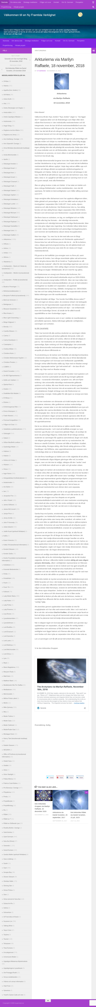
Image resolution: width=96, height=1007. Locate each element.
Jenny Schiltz (8, 518)
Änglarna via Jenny (10, 134)
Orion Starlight (8, 774)
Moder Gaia (7, 721)
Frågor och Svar (9, 424)
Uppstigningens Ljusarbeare (13, 968)
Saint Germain (8, 836)
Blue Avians (8, 313)
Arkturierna (40, 51)
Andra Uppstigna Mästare (12, 117)
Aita (5, 103)
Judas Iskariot (8, 527)
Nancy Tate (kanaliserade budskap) (15, 738)
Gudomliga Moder (9, 447)
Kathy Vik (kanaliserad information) (15, 545)
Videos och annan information (13, 981)
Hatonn (6, 455)
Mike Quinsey (8, 707)
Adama (6, 85)
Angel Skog (7, 126)
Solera (6, 908)
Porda (6, 796)
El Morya (6, 398)
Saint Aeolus (8, 832)
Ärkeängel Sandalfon (11, 226)
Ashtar (6, 253)
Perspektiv (79, 2)
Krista (5, 574)
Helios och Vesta (9, 460)
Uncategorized (8, 952)
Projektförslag (6, 7)
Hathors (6, 451)
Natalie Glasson (9, 745)
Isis (5, 491)
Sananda (7, 845)
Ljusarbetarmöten (9, 618)
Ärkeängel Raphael (10, 221)
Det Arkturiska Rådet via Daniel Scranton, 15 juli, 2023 (78, 814)
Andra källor (8, 112)
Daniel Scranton (9, 371)
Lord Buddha (8, 627)
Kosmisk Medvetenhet (11, 569)
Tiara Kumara (8, 948)
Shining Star (8, 885)
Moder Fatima (8, 716)
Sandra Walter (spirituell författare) (15, 854)
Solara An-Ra (8, 903)
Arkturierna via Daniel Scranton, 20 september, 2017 (60, 814)
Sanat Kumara (8, 850)
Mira (5, 712)
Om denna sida (15, 2)
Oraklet (6, 765)
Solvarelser (7, 912)
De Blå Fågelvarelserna (11, 375)
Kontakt (56, 2)
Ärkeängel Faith (9, 186)
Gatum (6, 438)
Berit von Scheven (10, 300)
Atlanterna (7, 261)
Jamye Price (8, 513)
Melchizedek (8, 694)
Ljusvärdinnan (8, 623)
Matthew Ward (8, 680)
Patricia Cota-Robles (10, 783)
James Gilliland (9, 504)
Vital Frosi (7, 986)
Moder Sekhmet (9, 725)
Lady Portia (7, 605)
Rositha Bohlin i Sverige (12, 828)
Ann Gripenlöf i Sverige (11, 143)
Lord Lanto (7, 640)
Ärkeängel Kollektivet (11, 199)
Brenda (6, 327)
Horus (6, 469)
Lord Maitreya (8, 645)
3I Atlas (6, 81)
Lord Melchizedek (9, 649)
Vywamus (7, 990)
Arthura (6, 244)
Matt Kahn (7, 676)
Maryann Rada (8, 672)
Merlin (6, 703)
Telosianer (7, 943)
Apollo (6, 159)
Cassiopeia (7, 344)
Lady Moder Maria (10, 596)
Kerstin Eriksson (9, 549)
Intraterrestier (8, 482)
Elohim (6, 402)
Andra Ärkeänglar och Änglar (13, 108)
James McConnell (10, 509)
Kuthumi (6, 591)
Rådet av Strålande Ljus (12, 823)
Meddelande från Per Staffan (13, 685)
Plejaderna (7, 792)
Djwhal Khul (8, 384)
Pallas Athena (8, 779)
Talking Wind (8, 926)
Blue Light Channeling (11, 318)
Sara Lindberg (8, 859)
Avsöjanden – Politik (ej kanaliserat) (15, 280)
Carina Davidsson (10, 340)
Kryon (6, 583)
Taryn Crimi (7, 930)
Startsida (4, 2)
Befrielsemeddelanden (11, 291)
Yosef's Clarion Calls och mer (13, 995)
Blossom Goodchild (10, 309)
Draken (6, 389)
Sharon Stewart (9, 877)
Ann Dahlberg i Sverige (11, 139)
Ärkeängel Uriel (9, 230)
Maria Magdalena (9, 667)
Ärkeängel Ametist (10, 164)
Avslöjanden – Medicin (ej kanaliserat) (16, 273)
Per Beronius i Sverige (11, 788)
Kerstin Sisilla (8, 553)
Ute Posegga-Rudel (10, 972)
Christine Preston (9, 362)
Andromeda (7, 121)
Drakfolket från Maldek (11, 393)
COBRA (6, 367)
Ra (5, 810)
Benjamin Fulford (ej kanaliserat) (14, 295)
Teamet (6, 939)
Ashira (6, 248)
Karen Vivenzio (9, 540)
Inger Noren (7, 473)
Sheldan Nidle (8, 881)
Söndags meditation (30, 2)
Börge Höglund (9, 322)
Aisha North (7, 99)
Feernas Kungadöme (11, 420)
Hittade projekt (19, 7)
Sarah (6, 863)
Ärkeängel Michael (10, 213)
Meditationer (8, 689)
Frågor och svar (45, 2)
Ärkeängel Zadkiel (10, 235)
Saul (5, 868)
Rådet (6, 814)
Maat (5, 663)
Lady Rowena (8, 609)
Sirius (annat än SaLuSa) (12, 899)
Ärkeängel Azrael (9, 177)
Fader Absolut (8, 415)
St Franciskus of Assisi (11, 917)
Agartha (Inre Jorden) (11, 90)
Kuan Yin (7, 587)
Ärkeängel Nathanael (11, 217)
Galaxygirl (7, 433)
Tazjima (6, 934)
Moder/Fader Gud (9, 729)
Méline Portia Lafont (10, 698)
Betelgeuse (7, 304)
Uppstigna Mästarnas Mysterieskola (15, 961)
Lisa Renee (7, 614)
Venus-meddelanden (10, 977)
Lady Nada (7, 600)
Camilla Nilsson (9, 331)
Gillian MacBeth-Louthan (12, 442)
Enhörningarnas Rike (11, 407)
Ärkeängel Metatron (10, 208)
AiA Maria (7, 94)
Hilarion (6, 464)
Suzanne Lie (8, 921)
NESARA (7, 750)
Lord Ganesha (8, 636)
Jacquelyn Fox (8, 496)
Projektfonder (8, 801)
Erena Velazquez (9, 411)
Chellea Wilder (9, 349)
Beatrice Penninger (10, 286)
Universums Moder (10, 957)
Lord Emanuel (8, 631)
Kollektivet (7, 565)
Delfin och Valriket (10, 380)
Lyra (5, 658)
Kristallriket (7, 578)
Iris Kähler (7, 487)
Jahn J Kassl (8, 500)
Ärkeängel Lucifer (9, 204)
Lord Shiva (7, 654)
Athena (6, 257)
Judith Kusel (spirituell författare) (14, 531)
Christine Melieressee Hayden (14, 358)
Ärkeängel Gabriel (10, 190)
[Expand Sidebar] (93, 50)
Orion (5, 770)
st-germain (41, 71)
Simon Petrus (8, 890)
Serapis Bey (8, 872)
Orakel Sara (8, 761)
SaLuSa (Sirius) (9, 841)
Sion (5, 894)
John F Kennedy (9, 522)
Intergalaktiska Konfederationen (14, 478)
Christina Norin (9, 353)
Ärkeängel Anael (9, 168)
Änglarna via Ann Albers (12, 130)
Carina (6, 335)
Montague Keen (9, 734)
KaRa (5, 536)
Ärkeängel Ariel (9, 172)
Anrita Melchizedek (10, 155)
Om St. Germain (67, 2)
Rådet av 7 (7, 819)
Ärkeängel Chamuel (10, 181)
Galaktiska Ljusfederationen (13, 429)
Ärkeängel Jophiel (10, 195)
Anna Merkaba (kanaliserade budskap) (16, 148)
